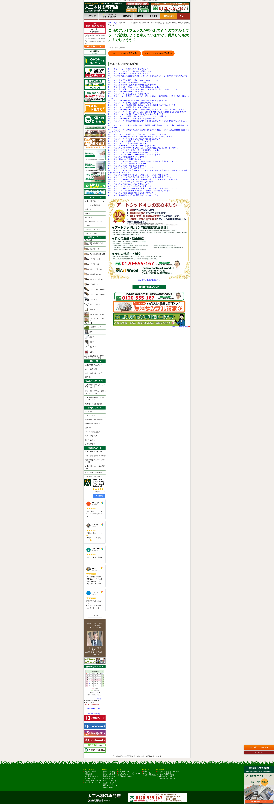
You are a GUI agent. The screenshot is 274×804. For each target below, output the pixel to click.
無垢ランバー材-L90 (109, 777)
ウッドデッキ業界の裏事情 (95, 456)
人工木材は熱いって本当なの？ (95, 467)
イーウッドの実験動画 (93, 472)
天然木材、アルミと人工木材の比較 (168, 771)
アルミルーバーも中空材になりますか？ (126, 91)
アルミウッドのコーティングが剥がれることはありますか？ (134, 155)
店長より (88, 209)
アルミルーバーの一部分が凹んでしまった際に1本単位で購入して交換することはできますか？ (147, 112)
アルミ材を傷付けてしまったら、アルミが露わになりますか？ (135, 87)
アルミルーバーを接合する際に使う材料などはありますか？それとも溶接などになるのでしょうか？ (147, 122)
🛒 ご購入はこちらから (259, 747)
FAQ (114, 23)
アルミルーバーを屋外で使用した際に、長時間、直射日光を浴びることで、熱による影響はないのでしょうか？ (148, 126)
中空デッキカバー (108, 784)
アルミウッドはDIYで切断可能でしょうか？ (127, 164)
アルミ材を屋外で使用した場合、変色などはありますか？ (133, 80)
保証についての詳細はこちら (149, 280)
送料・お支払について (93, 373)
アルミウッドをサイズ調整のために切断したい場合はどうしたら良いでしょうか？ (142, 188)
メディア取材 (90, 444)
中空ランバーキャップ (110, 786)
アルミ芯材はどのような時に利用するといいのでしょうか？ (134, 195)
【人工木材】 (89, 240)
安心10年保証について (93, 221)
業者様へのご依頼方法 (93, 404)
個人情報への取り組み (93, 424)
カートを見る (259, 752)
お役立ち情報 (160, 769)
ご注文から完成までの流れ (93, 780)
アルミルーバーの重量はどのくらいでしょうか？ (129, 141)
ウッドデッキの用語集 (93, 476)
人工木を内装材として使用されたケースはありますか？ (132, 146)
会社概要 (153, 16)
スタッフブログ (91, 436)
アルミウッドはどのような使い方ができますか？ (129, 186)
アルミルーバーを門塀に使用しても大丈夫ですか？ (130, 103)
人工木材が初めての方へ (94, 201)
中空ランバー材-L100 (109, 780)
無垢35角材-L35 (108, 778)
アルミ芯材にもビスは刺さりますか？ (125, 159)
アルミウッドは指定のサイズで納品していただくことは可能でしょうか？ (139, 191)
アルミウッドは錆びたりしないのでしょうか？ (129, 184)
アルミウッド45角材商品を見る (124, 53)
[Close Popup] (272, 764)
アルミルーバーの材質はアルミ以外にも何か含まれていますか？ (135, 114)
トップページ (91, 16)
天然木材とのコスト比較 (164, 777)
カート (183, 16)
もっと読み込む (95, 615)
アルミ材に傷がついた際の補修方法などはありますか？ (132, 85)
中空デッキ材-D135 (109, 773)
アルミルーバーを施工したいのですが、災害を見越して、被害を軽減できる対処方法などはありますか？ (148, 97)
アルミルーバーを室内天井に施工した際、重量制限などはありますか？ (138, 100)
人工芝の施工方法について (94, 356)
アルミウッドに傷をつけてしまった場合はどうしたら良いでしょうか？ (138, 175)
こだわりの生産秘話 (92, 205)
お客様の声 (88, 775)
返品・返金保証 (91, 369)
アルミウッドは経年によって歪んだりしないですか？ (131, 182)
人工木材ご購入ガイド (93, 365)
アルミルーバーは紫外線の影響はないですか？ (129, 143)
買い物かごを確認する (95, 714)
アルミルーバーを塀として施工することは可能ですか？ (132, 118)
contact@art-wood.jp (92, 708)
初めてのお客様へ (109, 16)
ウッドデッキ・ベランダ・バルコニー (130, 773)
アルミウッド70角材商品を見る (158, 53)
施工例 (140, 16)
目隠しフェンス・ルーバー (126, 775)
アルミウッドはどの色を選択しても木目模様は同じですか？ (134, 152)
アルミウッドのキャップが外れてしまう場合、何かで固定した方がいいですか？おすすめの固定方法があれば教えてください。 (148, 171)
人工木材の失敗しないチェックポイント (95, 399)
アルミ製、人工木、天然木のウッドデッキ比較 (95, 392)
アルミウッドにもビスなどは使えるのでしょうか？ (130, 168)
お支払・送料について (92, 777)
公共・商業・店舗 (123, 771)
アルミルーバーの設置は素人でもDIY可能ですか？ (130, 107)
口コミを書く (99, 496)
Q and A (88, 225)
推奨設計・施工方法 (92, 229)
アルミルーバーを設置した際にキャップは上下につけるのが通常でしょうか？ (141, 116)
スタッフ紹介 (90, 415)
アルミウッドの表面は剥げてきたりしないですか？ (130, 193)
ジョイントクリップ (109, 782)
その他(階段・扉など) (125, 777)
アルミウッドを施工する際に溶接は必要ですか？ (129, 71)
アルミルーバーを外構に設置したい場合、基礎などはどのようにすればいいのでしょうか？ (146, 109)
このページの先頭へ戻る (180, 327)
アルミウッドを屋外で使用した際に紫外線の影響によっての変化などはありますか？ (143, 179)
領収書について (91, 377)
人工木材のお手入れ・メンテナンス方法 (95, 386)
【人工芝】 (88, 323)
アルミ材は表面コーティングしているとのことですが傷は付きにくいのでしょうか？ (143, 89)
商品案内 (127, 16)
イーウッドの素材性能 (93, 452)
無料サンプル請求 (90, 771)
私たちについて (147, 769)
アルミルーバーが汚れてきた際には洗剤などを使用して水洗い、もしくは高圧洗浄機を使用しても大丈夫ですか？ (148, 131)
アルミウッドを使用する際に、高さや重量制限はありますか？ (135, 150)
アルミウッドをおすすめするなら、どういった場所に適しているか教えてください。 (143, 148)
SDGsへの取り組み (92, 432)
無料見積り (168, 16)
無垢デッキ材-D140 (109, 771)
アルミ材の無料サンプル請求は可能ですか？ (128, 73)
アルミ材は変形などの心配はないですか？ (127, 82)
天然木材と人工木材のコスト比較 (95, 461)
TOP (109, 23)
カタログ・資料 (91, 233)
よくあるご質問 (90, 778)
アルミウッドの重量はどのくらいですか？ (127, 157)
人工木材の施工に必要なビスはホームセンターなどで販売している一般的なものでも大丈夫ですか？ (147, 77)
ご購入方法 (88, 773)
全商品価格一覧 (108, 787)
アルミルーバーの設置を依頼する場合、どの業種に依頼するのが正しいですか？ (141, 105)
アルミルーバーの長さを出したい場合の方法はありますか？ (134, 139)
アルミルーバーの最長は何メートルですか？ (128, 69)
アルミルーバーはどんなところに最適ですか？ (129, 94)
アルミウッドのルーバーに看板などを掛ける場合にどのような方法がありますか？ (142, 161)
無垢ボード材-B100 (109, 775)
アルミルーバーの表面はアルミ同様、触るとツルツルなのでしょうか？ (138, 134)
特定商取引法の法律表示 (94, 419)
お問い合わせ (90, 440)
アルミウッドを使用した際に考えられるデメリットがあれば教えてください (140, 177)
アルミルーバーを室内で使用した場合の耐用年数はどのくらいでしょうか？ (140, 137)
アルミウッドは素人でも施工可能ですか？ (127, 166)
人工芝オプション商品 (92, 358)
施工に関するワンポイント (93, 782)
